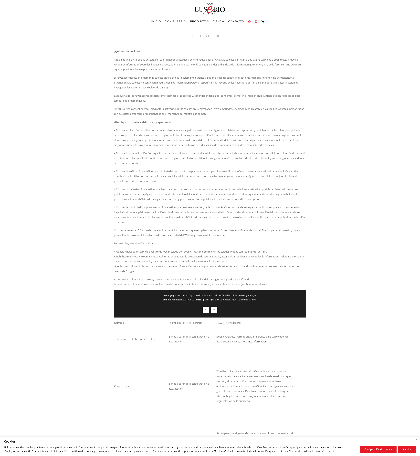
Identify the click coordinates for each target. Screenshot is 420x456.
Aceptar (407, 449)
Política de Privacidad (206, 295)
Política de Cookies (228, 295)
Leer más (331, 451)
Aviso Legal (188, 295)
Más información (257, 341)
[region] (210, 446)
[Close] (417, 439)
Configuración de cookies (378, 449)
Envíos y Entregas (247, 295)
